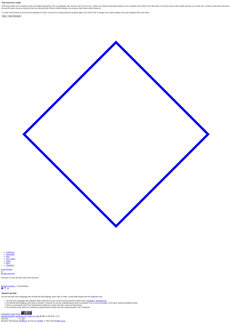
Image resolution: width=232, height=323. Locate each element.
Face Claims (10, 259)
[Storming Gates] (8, 314)
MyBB (40, 321)
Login (3, 269)
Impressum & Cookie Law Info (28, 316)
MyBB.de (23, 321)
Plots (8, 257)
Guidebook (10, 252)
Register (9, 269)
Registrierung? (101, 301)
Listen (8, 261)
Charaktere (10, 265)
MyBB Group (59, 321)
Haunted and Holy (8, 273)
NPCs (8, 263)
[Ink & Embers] (26, 314)
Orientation (10, 254)
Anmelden (90, 301)
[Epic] (18, 314)
